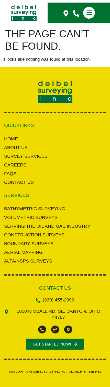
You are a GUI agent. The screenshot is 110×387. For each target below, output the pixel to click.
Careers (15, 165)
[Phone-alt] (42, 329)
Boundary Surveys (28, 243)
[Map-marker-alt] (68, 329)
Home (11, 138)
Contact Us (19, 182)
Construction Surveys (34, 234)
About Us (16, 147)
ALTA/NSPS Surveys (28, 261)
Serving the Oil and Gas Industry (47, 226)
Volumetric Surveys (31, 217)
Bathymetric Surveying (34, 208)
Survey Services (26, 156)
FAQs (10, 173)
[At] (55, 329)
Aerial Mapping (23, 252)
